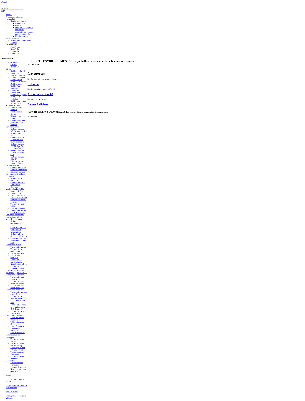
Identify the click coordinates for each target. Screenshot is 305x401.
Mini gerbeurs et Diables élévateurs (17, 162)
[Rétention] (45, 79)
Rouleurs (13, 110)
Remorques (14, 67)
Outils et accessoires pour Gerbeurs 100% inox (18, 240)
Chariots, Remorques (14, 62)
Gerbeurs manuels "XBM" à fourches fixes (17, 152)
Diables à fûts (15, 193)
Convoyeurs (10, 361)
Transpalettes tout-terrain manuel (17, 278)
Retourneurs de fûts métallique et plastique (18, 196)
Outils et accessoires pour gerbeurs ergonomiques (18, 230)
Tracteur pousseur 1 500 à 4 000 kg (17, 344)
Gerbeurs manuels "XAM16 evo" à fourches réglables (17, 146)
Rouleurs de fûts (16, 191)
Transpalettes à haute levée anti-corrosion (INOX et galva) (18, 307)
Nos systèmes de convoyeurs (16, 364)
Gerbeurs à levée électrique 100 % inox (18, 235)
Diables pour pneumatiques (15, 91)
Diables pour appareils (18, 95)
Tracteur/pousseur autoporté (17, 357)
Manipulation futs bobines (15, 189)
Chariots (13, 65)
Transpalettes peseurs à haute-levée (18, 312)
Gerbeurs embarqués (18, 168)
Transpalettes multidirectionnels (17, 267)
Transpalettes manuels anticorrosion (18, 250)
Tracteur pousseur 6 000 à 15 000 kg (17, 349)
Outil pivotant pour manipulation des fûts (18, 209)
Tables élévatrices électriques (17, 323)
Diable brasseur (16, 84)
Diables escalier (16, 80)
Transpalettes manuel (13, 245)
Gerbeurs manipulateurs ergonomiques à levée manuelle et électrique (15, 217)
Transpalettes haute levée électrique (17, 297)
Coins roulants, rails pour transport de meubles (17, 122)
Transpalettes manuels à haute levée (18, 293)
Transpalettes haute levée (15, 290)
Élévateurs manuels (17, 172)
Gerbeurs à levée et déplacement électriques (17, 185)
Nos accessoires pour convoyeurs (18, 370)
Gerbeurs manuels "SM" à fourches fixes (18, 130)
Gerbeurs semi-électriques (16, 179)
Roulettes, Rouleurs (13, 105)
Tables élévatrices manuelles (17, 319)
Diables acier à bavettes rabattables (17, 74)
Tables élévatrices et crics (15, 316)
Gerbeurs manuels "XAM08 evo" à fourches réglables (17, 140)
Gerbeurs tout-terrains (18, 170)
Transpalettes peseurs (18, 253)
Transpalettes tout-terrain (15, 275)
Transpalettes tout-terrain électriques (17, 282)
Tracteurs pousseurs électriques (13, 336)
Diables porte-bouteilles (15, 98)
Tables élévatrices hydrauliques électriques (17, 328)
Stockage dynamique (18, 367)
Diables (8, 69)
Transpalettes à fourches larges (16, 261)
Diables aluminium (17, 77)
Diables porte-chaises (18, 82)
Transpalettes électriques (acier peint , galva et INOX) (16, 271)
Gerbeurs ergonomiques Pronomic (15, 223)
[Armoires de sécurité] (41, 89)
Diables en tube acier (18, 71)
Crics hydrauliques (17, 333)
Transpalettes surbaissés (15, 256)
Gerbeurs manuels (12, 127)
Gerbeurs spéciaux (13, 165)
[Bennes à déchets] (37, 99)
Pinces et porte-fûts (17, 213)
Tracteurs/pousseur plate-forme (17, 353)
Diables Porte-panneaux (15, 87)
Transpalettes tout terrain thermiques (17, 286)
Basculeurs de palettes (18, 264)
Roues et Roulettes (17, 108)
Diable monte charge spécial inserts (18, 102)
